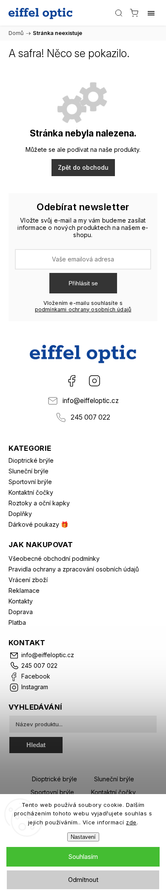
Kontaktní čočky (31, 492)
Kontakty (21, 601)
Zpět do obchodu (83, 167)
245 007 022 (90, 417)
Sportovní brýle (30, 481)
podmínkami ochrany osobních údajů (83, 309)
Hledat (36, 744)
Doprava (21, 611)
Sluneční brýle (29, 471)
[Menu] (151, 12)
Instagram (94, 380)
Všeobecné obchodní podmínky (54, 558)
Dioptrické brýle (31, 460)
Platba (17, 622)
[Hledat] (118, 12)
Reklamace (24, 590)
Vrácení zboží (28, 579)
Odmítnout (83, 880)
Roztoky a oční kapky (39, 503)
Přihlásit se (83, 283)
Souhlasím (83, 857)
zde (131, 822)
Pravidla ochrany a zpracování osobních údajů (74, 569)
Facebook (71, 380)
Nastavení (83, 837)
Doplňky (20, 513)
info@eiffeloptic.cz (91, 401)
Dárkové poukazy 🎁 (38, 524)
